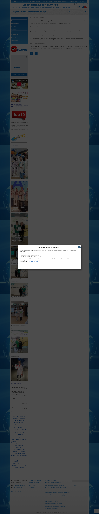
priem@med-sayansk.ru (34, 261)
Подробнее (22, 263)
